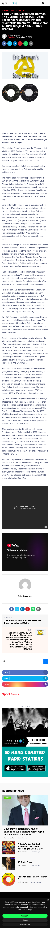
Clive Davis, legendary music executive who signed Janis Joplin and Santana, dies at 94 (24, 831)
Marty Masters (22, 852)
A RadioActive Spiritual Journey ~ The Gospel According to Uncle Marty (30, 846)
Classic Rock (8, 10)
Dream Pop (20, 10)
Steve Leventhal (9, 838)
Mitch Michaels (23, 882)
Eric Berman (15, 35)
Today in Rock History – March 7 (32, 878)
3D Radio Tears (25, 862)
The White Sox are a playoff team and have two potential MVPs (22, 621)
